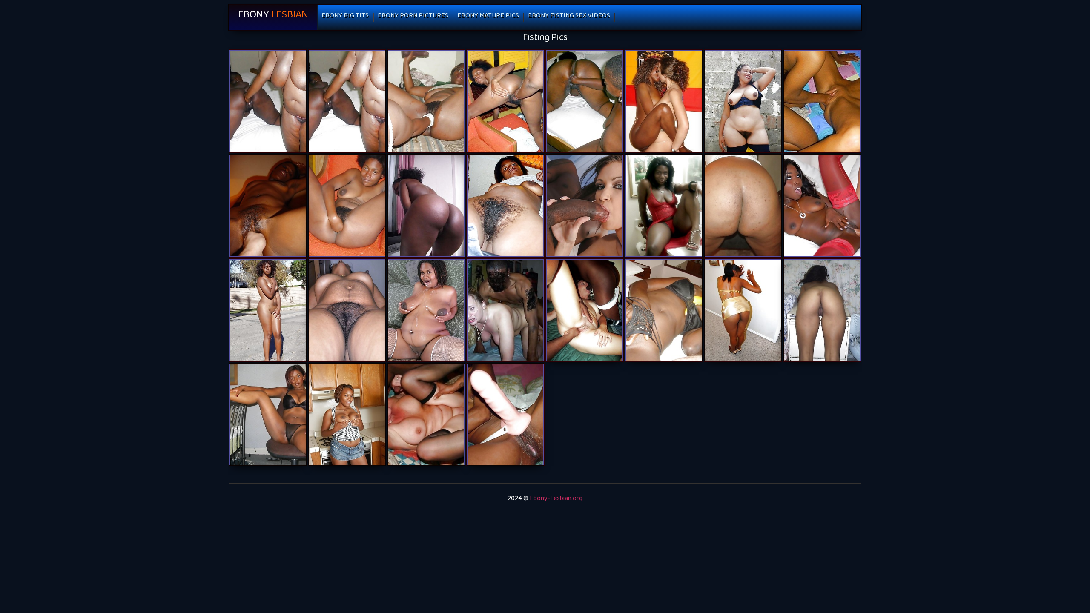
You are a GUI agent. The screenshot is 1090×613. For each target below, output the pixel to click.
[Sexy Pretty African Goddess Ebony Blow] (347, 414)
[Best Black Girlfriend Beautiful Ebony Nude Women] (268, 414)
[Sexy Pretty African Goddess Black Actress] (347, 205)
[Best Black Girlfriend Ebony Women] (743, 101)
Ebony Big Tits (345, 17)
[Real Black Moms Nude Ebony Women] (505, 414)
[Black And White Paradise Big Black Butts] (505, 310)
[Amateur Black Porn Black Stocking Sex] (505, 205)
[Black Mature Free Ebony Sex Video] (268, 310)
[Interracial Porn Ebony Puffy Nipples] (584, 205)
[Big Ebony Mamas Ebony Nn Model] (426, 101)
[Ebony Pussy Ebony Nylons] (426, 310)
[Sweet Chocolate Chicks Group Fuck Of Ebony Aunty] (664, 310)
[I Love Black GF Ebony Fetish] (268, 205)
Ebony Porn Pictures (413, 17)
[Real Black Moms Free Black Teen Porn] (347, 101)
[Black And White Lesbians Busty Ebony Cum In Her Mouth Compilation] (664, 101)
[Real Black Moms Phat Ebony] (347, 310)
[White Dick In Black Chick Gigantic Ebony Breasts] (822, 205)
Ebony (273, 17)
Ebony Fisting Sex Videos (569, 17)
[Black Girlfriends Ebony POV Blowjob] (822, 310)
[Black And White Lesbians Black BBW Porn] (822, 101)
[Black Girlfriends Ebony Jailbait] (664, 205)
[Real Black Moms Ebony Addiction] (268, 101)
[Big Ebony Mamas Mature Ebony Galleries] (426, 205)
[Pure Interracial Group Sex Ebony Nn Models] (426, 414)
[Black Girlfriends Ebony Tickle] (505, 101)
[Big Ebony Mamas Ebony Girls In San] (743, 310)
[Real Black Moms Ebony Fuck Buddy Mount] (584, 101)
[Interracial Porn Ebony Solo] (584, 310)
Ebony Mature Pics (488, 17)
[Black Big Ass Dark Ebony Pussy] (743, 205)
